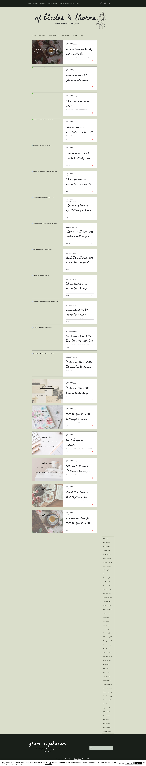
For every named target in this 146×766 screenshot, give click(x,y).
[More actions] (93, 44)
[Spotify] (105, 3)
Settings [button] (121, 763)
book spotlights (65, 35)
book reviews (42, 35)
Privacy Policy (77, 759)
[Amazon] (109, 3)
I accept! (138, 763)
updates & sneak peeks (54, 35)
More (81, 35)
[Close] (144, 763)
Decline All (129, 763)
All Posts (34, 35)
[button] (43, 3)
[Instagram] (101, 3)
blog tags (75, 35)
